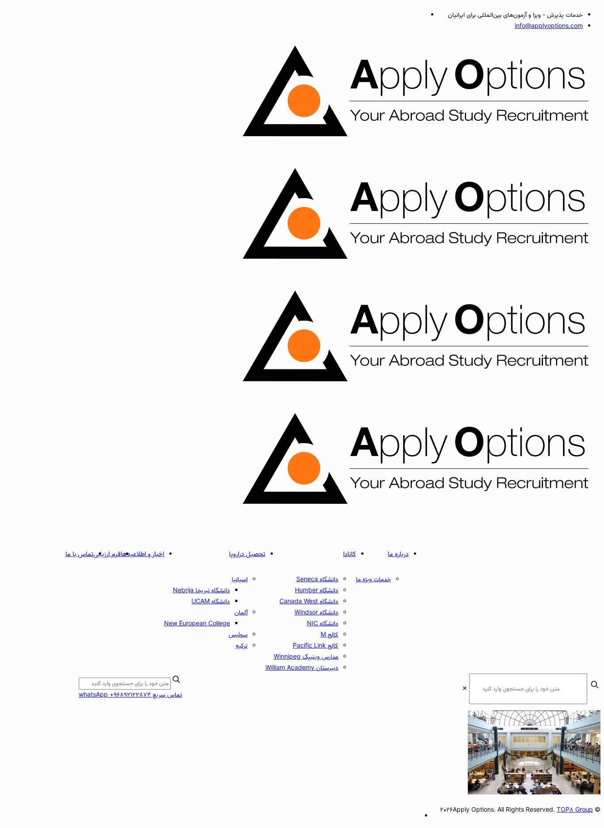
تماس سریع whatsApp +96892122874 (130, 695)
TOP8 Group (575, 810)
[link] (464, 689)
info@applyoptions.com (549, 26)
